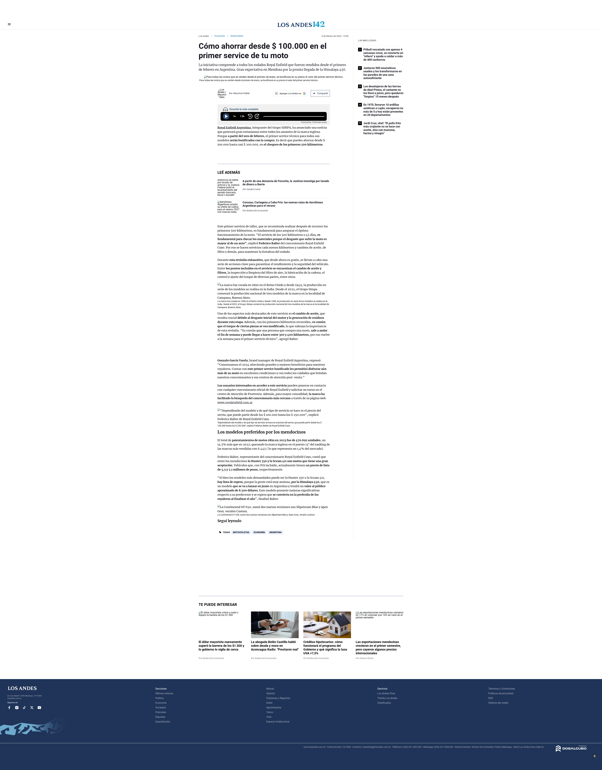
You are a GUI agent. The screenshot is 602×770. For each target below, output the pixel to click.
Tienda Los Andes (387, 698)
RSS (490, 698)
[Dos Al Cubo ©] (571, 750)
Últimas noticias (164, 693)
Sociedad (160, 707)
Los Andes (204, 36)
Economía (219, 35)
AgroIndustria (273, 707)
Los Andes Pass (386, 693)
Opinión (270, 693)
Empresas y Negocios (278, 698)
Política (159, 698)
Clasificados (384, 702)
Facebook (9, 707)
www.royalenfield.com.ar (234, 402)
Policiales (160, 712)
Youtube (39, 707)
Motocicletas (241, 532)
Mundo (270, 688)
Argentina (275, 532)
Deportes (160, 716)
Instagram (17, 707)
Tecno (269, 712)
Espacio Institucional (277, 721)
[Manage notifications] (594, 756)
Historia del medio (498, 702)
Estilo (269, 702)
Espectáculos (162, 721)
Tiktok (24, 707)
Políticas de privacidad (500, 693)
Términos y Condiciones (501, 688)
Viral (268, 716)
